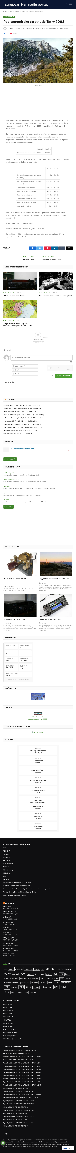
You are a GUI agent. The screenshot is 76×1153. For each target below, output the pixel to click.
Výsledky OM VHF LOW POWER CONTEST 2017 (18, 1091)
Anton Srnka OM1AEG (38, 817)
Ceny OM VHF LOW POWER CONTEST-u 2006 (18, 1060)
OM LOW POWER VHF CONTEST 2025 (15, 1126)
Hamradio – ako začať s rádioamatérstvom (16, 886)
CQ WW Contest (11, 974)
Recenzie (6, 879)
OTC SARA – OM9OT (10, 1029)
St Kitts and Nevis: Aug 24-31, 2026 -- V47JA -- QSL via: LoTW (22, 418)
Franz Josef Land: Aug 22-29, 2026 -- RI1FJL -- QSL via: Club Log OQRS (25, 415)
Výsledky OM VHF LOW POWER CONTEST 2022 (18, 1110)
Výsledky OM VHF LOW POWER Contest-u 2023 (18, 1116)
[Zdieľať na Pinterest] (11, 33)
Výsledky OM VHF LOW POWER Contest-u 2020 (18, 1101)
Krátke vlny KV (8, 473)
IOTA (6, 978)
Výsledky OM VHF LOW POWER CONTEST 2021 (18, 1104)
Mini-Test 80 (7, 932)
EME (55, 974)
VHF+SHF (6, 851)
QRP (4, 876)
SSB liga (36, 987)
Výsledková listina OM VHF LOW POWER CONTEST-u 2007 (22, 1063)
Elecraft (48, 974)
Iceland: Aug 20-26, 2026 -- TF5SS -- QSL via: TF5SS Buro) (22, 408)
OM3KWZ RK (7, 1004)
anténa (19, 969)
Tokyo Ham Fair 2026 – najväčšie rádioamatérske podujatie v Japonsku (17, 325)
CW (23, 973)
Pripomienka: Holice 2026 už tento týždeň (55, 296)
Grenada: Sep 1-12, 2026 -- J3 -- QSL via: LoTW (17, 433)
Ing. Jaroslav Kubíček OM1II (38, 791)
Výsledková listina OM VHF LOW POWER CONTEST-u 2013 (22, 1079)
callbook (37, 969)
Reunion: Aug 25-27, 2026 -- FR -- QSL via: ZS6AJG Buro (20, 421)
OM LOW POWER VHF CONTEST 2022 (15, 1107)
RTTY (6, 987)
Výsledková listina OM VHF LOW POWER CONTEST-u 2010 (22, 1069)
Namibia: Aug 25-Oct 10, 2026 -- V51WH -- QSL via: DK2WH (22, 424)
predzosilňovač (25, 982)
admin (11, 28)
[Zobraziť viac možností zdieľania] (15, 33)
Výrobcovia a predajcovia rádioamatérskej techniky (19, 892)
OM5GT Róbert (8, 1007)
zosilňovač (33, 992)
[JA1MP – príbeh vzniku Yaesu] (20, 281)
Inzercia (6, 499)
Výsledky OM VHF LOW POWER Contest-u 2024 (18, 1123)
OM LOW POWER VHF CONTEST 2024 (15, 1120)
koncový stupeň (33, 978)
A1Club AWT (7, 917)
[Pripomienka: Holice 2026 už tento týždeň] (56, 281)
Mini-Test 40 (7, 927)
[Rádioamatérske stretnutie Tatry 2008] (38, 60)
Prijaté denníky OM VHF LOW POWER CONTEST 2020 (20, 1097)
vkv (6, 992)
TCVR (63, 987)
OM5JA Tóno (7, 1020)
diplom (30, 974)
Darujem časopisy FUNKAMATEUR (22, 448)
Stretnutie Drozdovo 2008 (51, 259)
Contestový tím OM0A (10, 1036)
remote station (65, 982)
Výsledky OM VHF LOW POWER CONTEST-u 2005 (19, 1050)
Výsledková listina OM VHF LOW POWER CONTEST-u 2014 (22, 1082)
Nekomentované (51, 28)
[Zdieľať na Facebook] (4, 33)
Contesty (9, 903)
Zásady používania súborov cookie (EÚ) (15, 895)
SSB (28, 986)
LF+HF (5, 848)
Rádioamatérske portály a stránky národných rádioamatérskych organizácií (27, 889)
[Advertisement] (38, 104)
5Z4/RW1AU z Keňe (28, 259)
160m (11, 969)
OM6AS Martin (8, 1010)
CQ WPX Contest (64, 969)
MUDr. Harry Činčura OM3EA (38, 771)
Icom (67, 974)
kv (42, 978)
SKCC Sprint (7, 906)
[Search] (66, 4)
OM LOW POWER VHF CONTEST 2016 (15, 1088)
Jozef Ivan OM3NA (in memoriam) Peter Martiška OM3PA (38, 804)
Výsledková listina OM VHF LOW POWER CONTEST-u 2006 (22, 1056)
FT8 (61, 974)
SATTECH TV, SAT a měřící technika (38, 717)
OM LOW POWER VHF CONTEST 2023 (15, 1113)
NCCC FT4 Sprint (9, 953)
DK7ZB (36, 974)
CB (42, 969)
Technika (6, 486)
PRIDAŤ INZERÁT (10, 459)
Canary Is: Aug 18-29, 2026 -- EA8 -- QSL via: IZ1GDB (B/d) (21, 405)
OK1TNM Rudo (8, 1023)
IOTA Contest (14, 978)
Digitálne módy (8, 870)
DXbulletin (6, 873)
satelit (14, 987)
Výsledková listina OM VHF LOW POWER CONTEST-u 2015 (22, 1085)
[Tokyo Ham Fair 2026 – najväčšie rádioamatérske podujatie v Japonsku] (20, 309)
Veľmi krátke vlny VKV (11, 479)
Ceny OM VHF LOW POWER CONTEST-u (16, 1053)
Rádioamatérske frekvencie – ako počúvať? (17, 882)
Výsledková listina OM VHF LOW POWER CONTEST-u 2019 (22, 1094)
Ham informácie (9, 16)
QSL (57, 982)
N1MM (61, 978)
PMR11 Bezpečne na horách (12, 1039)
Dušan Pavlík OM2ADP (38, 827)
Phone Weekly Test (9, 912)
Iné (4, 493)
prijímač (34, 982)
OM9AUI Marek (8, 1017)
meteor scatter (52, 978)
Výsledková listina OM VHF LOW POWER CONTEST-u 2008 (22, 1066)
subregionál (46, 987)
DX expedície (11, 399)
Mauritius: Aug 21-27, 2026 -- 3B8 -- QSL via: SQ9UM (19, 411)
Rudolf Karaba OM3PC (38, 762)
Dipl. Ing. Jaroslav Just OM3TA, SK (38, 752)
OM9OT (69, 978)
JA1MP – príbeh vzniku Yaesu (14, 296)
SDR (22, 987)
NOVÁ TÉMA (8, 507)
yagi (26, 992)
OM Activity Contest (11, 983)
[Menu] (70, 4)
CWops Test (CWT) (9, 922)
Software (6, 867)
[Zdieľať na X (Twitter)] (8, 33)
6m (5, 969)
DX (42, 973)
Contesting (7, 860)
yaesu (20, 992)
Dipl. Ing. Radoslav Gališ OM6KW (38, 781)
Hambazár (6, 857)
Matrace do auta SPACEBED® (38, 719)
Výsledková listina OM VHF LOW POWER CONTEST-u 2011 (22, 1072)
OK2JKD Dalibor (8, 1026)
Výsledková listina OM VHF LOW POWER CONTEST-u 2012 (22, 1075)
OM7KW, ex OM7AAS (10, 1032)
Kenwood (23, 978)
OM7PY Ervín (7, 1014)
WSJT (13, 992)
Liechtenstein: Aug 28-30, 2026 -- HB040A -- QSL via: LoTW (22, 427)
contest (51, 968)
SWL (56, 987)
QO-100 (43, 983)
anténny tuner (29, 969)
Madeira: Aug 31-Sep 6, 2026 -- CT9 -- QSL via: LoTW (20, 430)
